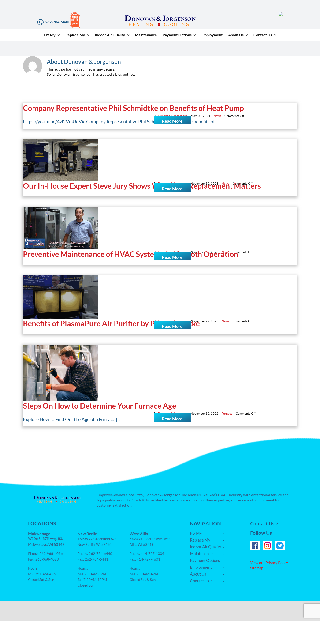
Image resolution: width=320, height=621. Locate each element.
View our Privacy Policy (269, 562)
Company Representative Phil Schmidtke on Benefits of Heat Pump (133, 108)
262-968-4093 (47, 559)
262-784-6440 (57, 21)
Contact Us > (264, 523)
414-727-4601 (148, 559)
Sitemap (256, 567)
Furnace (227, 413)
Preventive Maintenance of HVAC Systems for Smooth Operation (130, 254)
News (217, 116)
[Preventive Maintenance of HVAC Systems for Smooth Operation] (60, 228)
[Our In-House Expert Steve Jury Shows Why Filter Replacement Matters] (60, 160)
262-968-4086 (51, 553)
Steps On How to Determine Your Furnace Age (99, 405)
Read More (172, 121)
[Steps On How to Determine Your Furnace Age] (60, 373)
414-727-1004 (152, 553)
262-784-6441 (96, 559)
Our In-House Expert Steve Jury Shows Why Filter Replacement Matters (142, 185)
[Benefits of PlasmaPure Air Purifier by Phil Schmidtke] (60, 297)
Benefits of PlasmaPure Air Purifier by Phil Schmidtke (112, 323)
